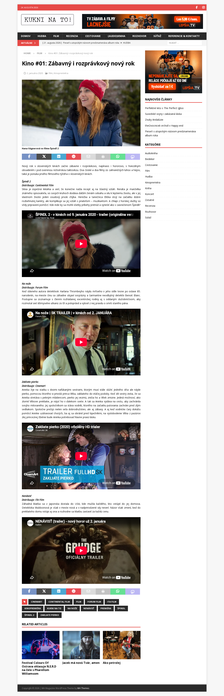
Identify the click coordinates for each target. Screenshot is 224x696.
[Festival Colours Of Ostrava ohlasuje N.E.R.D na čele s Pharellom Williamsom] (40, 645)
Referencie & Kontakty (184, 36)
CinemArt (36, 601)
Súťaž (157, 36)
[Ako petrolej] (122, 645)
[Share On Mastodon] (132, 157)
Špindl (121, 608)
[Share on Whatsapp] (117, 157)
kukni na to (54, 608)
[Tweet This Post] (44, 157)
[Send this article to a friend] (88, 157)
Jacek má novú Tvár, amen (81, 663)
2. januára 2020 (35, 73)
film (78, 601)
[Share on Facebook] (29, 157)
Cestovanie (93, 36)
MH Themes (83, 688)
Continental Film (59, 601)
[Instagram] (203, 7)
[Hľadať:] (184, 42)
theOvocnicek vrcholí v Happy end (164, 125)
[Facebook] (197, 7)
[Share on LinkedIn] (58, 157)
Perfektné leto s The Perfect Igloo (164, 108)
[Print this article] (103, 157)
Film (56, 36)
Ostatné (149, 200)
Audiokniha (151, 153)
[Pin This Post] (73, 157)
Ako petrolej (112, 663)
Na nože (72, 608)
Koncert (149, 194)
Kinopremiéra (61, 73)
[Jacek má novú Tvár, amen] (81, 645)
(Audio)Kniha (116, 36)
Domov (25, 36)
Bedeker (150, 159)
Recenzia (72, 36)
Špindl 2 (29, 615)
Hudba (42, 36)
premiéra (105, 608)
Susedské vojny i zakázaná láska (163, 114)
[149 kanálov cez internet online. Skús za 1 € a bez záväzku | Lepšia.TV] (142, 27)
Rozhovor (139, 36)
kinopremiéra (32, 608)
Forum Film (94, 601)
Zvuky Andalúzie (154, 119)
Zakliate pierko (49, 615)
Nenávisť (88, 608)
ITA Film (111, 601)
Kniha (148, 188)
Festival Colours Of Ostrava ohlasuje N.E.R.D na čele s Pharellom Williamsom (39, 668)
